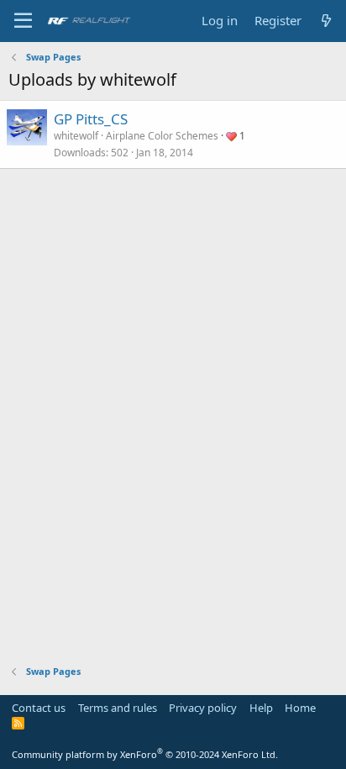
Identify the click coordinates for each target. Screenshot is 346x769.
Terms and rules (117, 707)
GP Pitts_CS (91, 119)
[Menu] (23, 21)
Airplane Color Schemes (162, 136)
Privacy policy (203, 707)
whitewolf (76, 136)
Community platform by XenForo (145, 754)
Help (261, 707)
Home (300, 707)
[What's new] (326, 20)
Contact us (39, 707)
